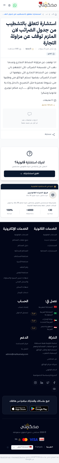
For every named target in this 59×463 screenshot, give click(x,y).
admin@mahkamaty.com (17, 355)
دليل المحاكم (23, 246)
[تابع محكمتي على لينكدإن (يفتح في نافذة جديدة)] (41, 382)
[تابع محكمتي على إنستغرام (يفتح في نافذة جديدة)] (35, 382)
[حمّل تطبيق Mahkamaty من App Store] (19, 408)
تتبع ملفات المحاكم (20, 240)
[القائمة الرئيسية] (4, 5)
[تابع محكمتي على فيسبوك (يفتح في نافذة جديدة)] (54, 382)
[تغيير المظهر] (7, 447)
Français (39, 447)
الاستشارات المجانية (49, 251)
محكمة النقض (22, 273)
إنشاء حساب (23, 307)
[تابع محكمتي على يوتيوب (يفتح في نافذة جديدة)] (54, 388)
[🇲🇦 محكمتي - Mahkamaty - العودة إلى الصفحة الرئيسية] (48, 5)
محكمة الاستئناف (21, 257)
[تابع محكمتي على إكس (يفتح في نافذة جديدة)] (48, 382)
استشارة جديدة (50, 240)
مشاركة (48, 135)
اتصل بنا (24, 349)
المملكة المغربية (48, 307)
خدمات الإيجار (23, 293)
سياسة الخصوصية (18, 457)
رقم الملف (24, 267)
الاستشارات (52, 246)
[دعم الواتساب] (15, 5)
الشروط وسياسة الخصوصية (45, 376)
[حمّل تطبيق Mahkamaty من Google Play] (39, 408)
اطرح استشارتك (31, 174)
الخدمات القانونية (50, 235)
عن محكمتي (52, 359)
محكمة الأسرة (22, 262)
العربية (49, 447)
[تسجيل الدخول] (9, 5)
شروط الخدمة (5, 457)
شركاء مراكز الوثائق (49, 365)
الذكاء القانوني (51, 370)
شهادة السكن (22, 287)
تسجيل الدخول (22, 313)
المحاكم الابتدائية (21, 251)
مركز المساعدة (22, 344)
